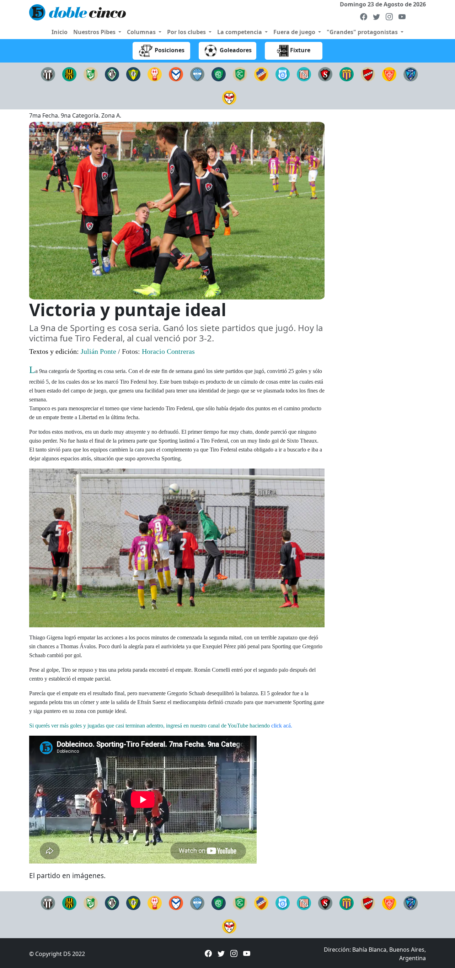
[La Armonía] (176, 73)
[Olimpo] (69, 73)
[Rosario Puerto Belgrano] (261, 73)
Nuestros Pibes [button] (95, 32)
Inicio (60, 32)
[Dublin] (389, 73)
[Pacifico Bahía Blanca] (219, 73)
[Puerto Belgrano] (410, 73)
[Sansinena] (304, 73)
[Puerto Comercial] (133, 73)
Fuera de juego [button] (295, 32)
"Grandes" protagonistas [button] (363, 32)
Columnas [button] (142, 32)
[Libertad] (197, 73)
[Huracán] (155, 73)
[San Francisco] (282, 73)
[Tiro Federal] (346, 73)
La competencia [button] (240, 32)
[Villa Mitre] (112, 73)
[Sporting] (325, 73)
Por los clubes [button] (187, 32)
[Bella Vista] (91, 73)
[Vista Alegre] (368, 73)
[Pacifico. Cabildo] (240, 73)
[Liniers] (48, 73)
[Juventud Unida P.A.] (229, 97)
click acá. (281, 726)
